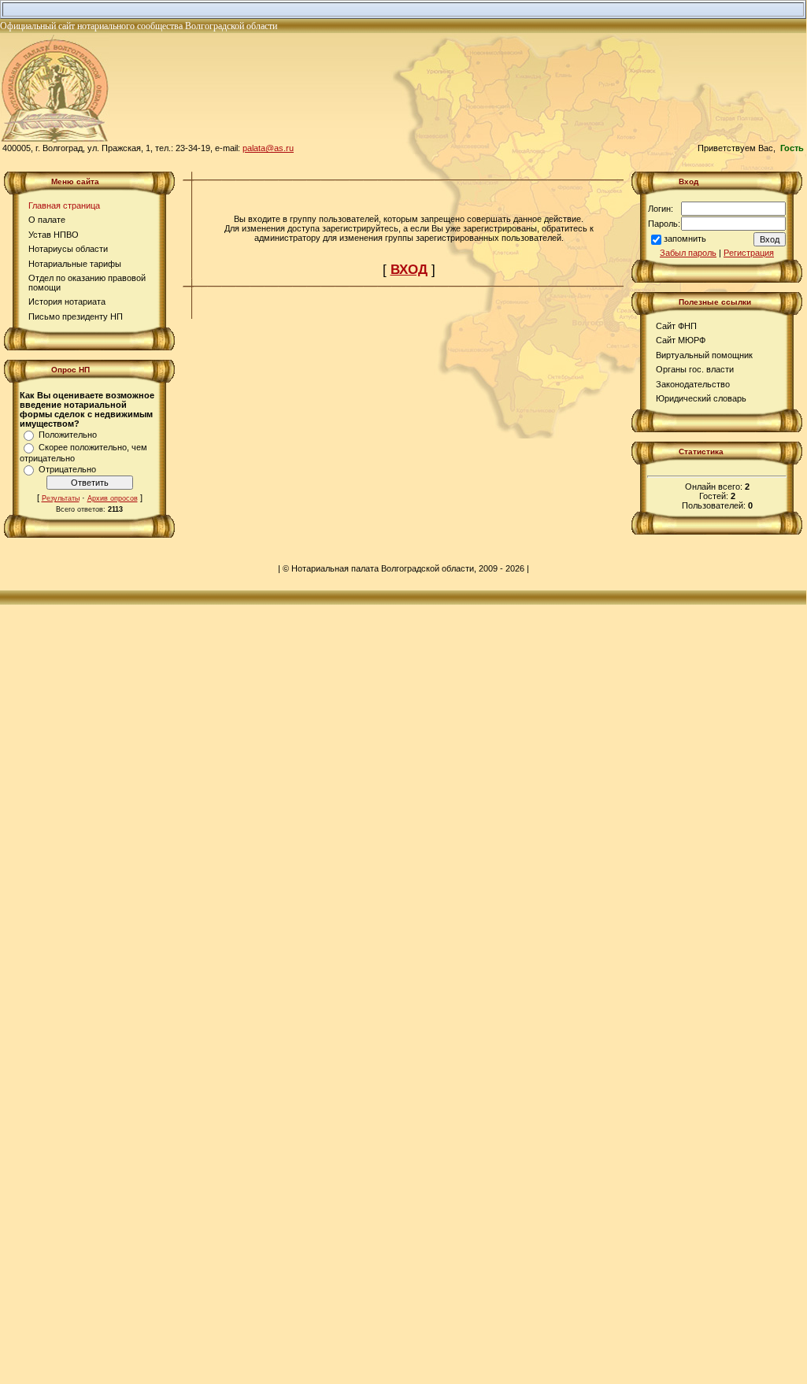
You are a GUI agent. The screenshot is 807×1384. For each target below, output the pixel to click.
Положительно (68, 434)
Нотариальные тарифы (74, 263)
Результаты (61, 498)
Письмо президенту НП (75, 316)
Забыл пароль (688, 252)
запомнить (685, 238)
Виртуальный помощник (704, 355)
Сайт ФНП (676, 326)
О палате (46, 219)
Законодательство (693, 384)
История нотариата (67, 301)
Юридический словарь (701, 398)
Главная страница (64, 205)
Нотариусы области (68, 248)
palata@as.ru (268, 148)
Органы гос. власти (695, 369)
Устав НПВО (53, 234)
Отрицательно (67, 469)
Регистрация (749, 252)
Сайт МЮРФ (680, 340)
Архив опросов (112, 498)
